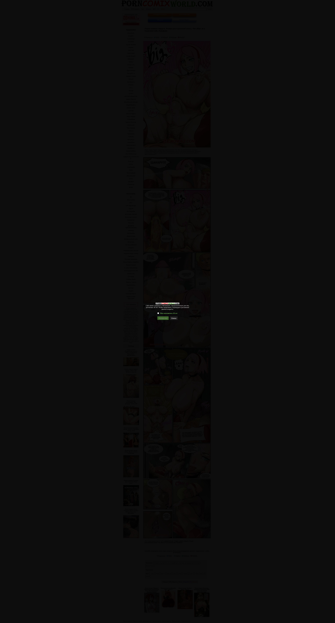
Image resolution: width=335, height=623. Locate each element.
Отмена (173, 318)
